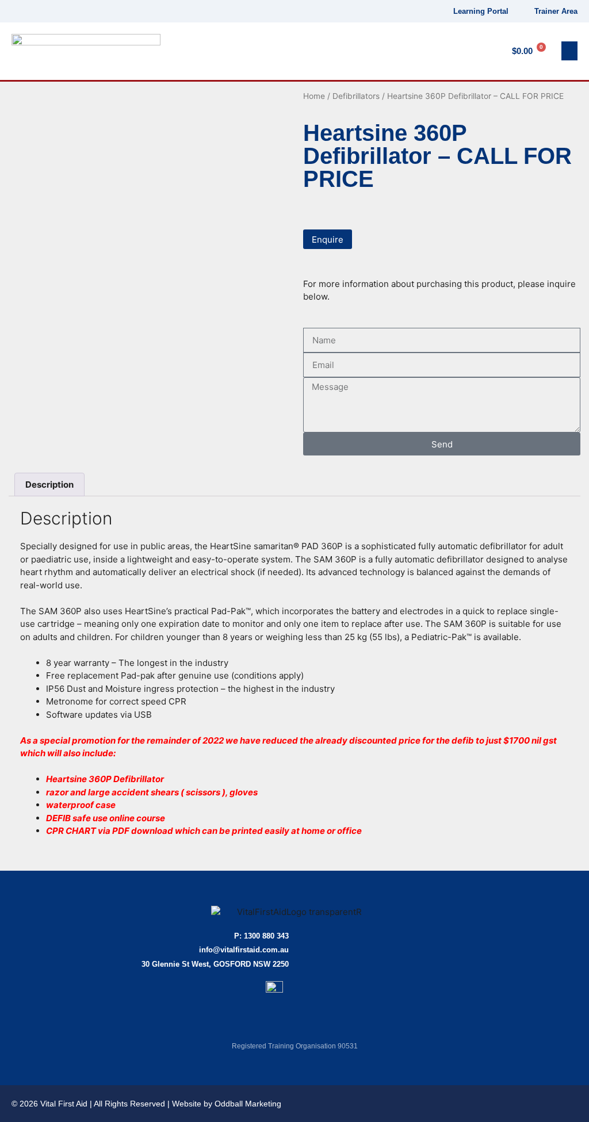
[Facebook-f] (10, 11)
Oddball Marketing (248, 1103)
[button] (569, 50)
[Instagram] (50, 11)
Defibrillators (356, 96)
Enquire (327, 239)
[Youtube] (70, 11)
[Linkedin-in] (30, 11)
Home (314, 96)
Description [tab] (49, 484)
